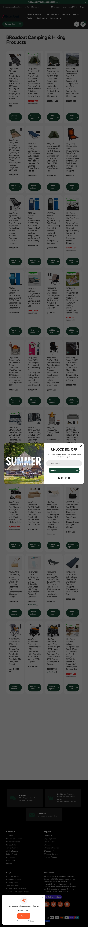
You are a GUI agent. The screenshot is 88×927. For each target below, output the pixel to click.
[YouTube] (69, 478)
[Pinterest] (62, 478)
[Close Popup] (81, 445)
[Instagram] (66, 478)
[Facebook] (59, 478)
